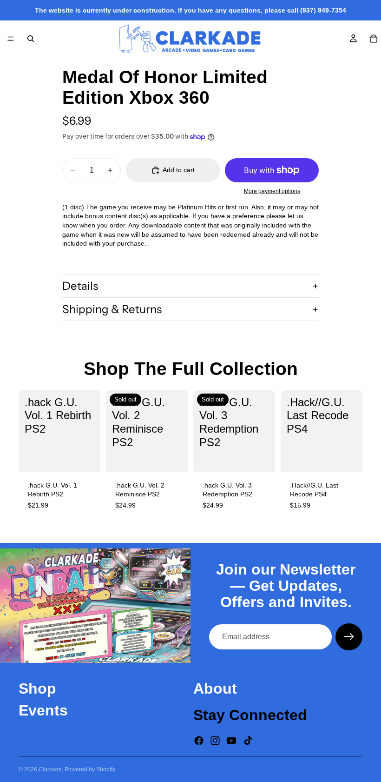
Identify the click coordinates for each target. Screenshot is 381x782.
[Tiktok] (248, 740)
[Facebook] (198, 740)
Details (80, 286)
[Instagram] (215, 740)
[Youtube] (231, 740)
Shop (37, 688)
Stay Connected (250, 715)
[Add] (86, 457)
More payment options (272, 191)
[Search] (30, 38)
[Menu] (10, 38)
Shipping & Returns (112, 309)
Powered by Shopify (90, 769)
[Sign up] (348, 636)
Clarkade (50, 769)
